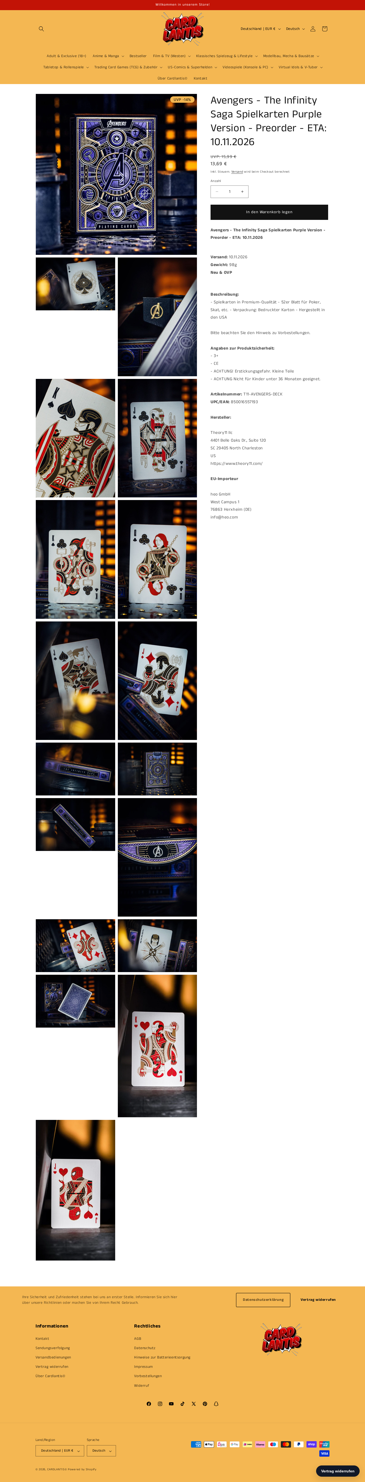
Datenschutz (145, 1347)
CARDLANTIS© (57, 1470)
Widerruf (141, 1385)
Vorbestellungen (148, 1376)
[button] (41, 29)
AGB (137, 1338)
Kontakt (42, 1338)
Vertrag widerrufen (318, 1299)
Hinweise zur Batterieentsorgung (162, 1357)
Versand (237, 171)
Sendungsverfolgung (53, 1347)
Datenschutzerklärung (263, 1299)
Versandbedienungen (53, 1357)
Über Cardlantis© (50, 1376)
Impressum (143, 1366)
